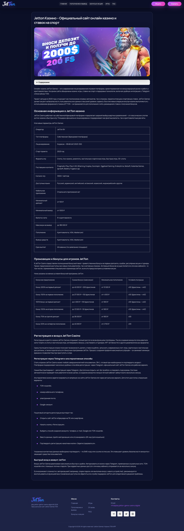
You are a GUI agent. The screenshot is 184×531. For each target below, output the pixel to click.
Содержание (44, 82)
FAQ (113, 4)
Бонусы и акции (96, 4)
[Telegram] (113, 513)
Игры (108, 4)
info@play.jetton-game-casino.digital (125, 505)
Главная (63, 4)
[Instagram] (132, 513)
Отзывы (91, 507)
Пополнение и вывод (78, 4)
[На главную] (9, 4)
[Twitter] (126, 513)
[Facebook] (119, 513)
